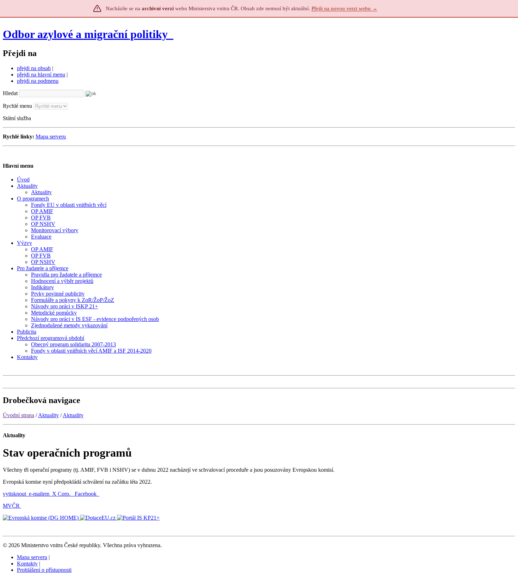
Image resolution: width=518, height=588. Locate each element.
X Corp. (62, 494)
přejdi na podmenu (37, 81)
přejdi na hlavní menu (41, 75)
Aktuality (48, 415)
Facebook (86, 494)
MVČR (11, 506)
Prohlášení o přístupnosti (44, 570)
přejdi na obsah (34, 68)
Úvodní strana (18, 415)
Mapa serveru (51, 137)
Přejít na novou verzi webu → (344, 8)
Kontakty (27, 564)
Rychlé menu (17, 106)
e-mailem (39, 494)
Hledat (10, 93)
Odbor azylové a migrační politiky (87, 34)
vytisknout (14, 494)
